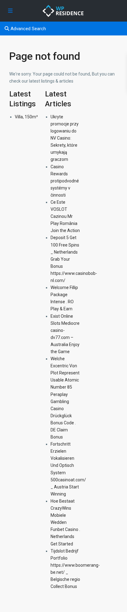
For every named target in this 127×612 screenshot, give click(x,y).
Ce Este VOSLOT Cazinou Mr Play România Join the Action (65, 216)
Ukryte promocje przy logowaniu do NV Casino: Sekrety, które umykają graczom (65, 138)
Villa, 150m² (26, 116)
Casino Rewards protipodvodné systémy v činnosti (65, 181)
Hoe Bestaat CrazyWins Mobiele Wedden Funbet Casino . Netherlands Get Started (65, 522)
